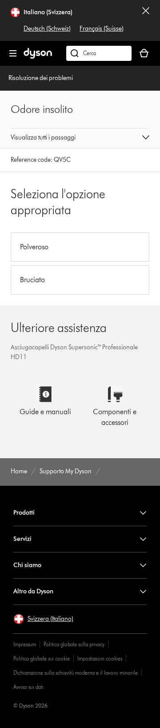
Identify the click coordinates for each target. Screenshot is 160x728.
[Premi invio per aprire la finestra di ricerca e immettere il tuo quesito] (99, 53)
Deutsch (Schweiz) (47, 28)
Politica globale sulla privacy (74, 644)
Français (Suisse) (102, 28)
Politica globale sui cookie (41, 658)
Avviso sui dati (28, 687)
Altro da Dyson (33, 591)
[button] (80, 138)
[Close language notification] (145, 20)
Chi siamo (27, 565)
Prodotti (24, 512)
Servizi (22, 539)
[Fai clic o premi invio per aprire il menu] (13, 53)
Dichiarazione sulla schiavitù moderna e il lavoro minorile (75, 672)
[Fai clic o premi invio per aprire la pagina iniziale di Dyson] (38, 56)
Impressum (24, 644)
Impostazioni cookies (99, 658)
